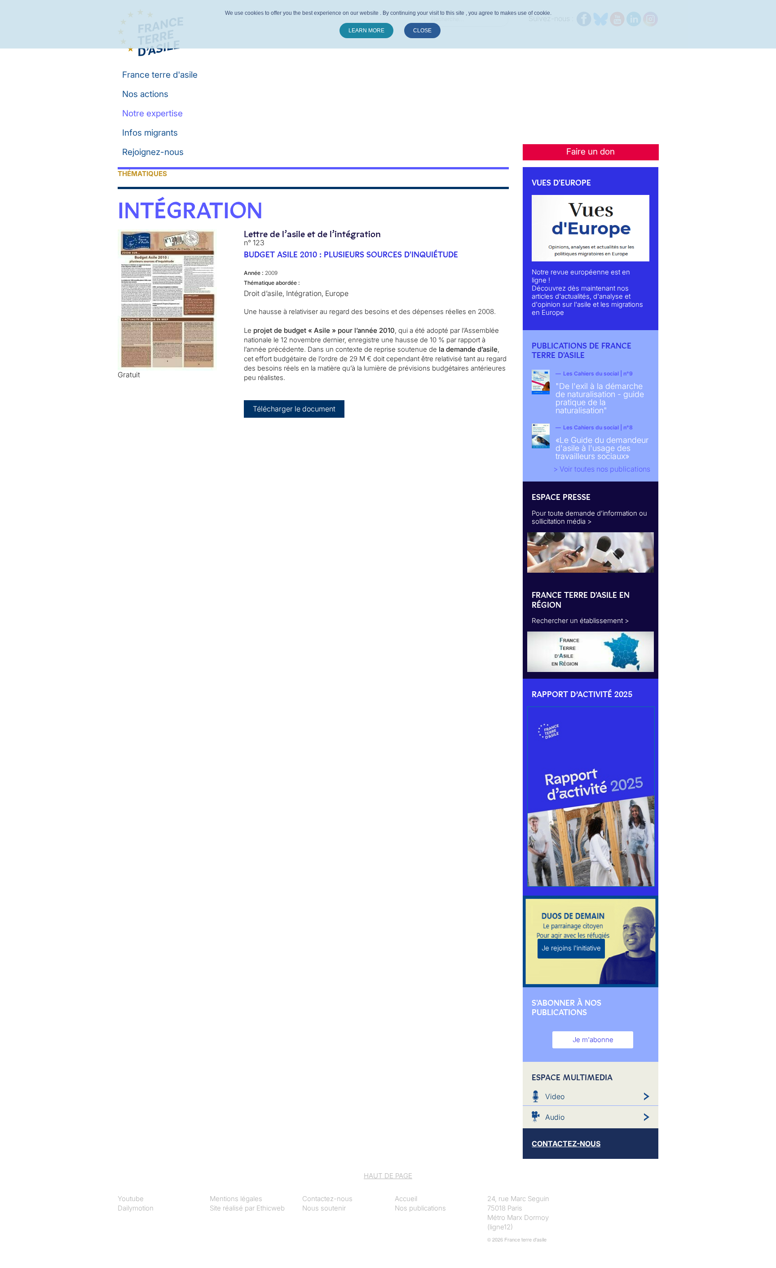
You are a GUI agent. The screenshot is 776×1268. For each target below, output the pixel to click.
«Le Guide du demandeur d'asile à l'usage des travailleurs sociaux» (602, 448)
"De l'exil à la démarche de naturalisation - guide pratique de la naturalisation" (600, 398)
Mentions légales (236, 1198)
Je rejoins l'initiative (571, 948)
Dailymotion (136, 1208)
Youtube (131, 1198)
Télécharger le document (294, 408)
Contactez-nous (327, 1198)
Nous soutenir (324, 1208)
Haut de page (388, 1175)
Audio (554, 1117)
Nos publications (420, 1208)
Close (422, 30)
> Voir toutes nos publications (601, 468)
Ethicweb (270, 1208)
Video (554, 1096)
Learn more (366, 30)
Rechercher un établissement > (580, 620)
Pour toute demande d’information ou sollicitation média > (589, 517)
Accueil (406, 1198)
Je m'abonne (593, 1039)
